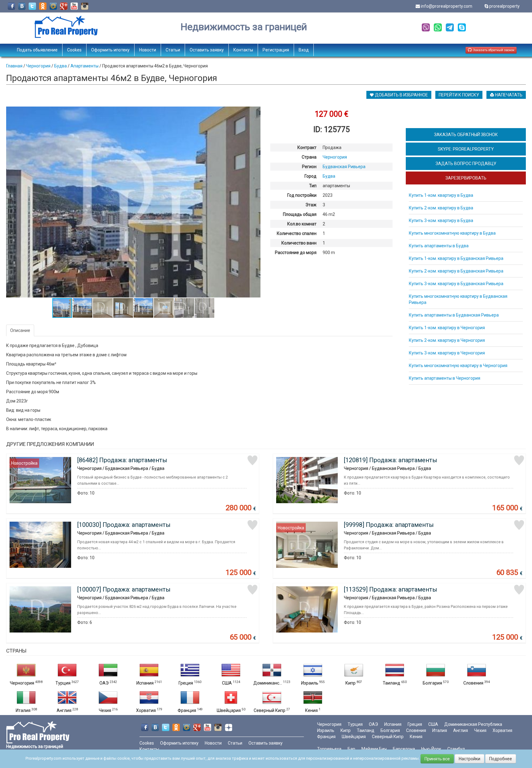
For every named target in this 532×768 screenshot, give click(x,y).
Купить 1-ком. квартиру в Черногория (447, 327)
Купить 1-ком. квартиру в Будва (441, 195)
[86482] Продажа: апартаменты (122, 460)
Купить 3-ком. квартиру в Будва (441, 220)
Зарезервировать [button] (465, 178)
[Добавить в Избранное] (252, 460)
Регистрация (276, 49)
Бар (351, 748)
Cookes (74, 49)
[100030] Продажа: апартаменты (124, 524)
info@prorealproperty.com (446, 6)
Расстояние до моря (295, 252)
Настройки (469, 758)
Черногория (22, 683)
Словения (473, 683)
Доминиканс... (267, 683)
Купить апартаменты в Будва (439, 245)
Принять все (437, 758)
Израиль (309, 683)
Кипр (350, 683)
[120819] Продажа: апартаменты (390, 460)
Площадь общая (299, 214)
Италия (23, 710)
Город (310, 176)
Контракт (306, 147)
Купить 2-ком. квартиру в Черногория (447, 340)
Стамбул (456, 748)
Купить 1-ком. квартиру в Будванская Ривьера (456, 258)
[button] (255, 112)
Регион (309, 166)
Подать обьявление (37, 49)
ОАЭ (104, 683)
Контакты (243, 49)
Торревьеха (329, 748)
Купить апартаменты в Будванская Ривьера (454, 315)
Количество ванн (298, 243)
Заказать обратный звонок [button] (493, 50)
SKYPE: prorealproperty (466, 149)
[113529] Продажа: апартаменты (390, 589)
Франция (187, 710)
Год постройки (301, 195)
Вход (304, 49)
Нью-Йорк (431, 748)
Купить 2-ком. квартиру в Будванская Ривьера (456, 271)
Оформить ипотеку (110, 49)
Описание (20, 330)
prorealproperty (504, 6)
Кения (311, 710)
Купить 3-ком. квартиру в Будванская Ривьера (456, 283)
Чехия (105, 710)
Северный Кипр (269, 710)
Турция (63, 683)
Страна (309, 157)
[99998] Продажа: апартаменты (389, 524)
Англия (64, 710)
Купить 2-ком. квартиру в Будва (441, 207)
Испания (145, 683)
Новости (147, 49)
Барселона (404, 748)
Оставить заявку (207, 49)
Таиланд (391, 683)
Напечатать (508, 94)
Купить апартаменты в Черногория (444, 378)
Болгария (432, 683)
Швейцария (229, 710)
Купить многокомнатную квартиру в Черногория (458, 365)
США (227, 683)
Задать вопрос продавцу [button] (466, 163)
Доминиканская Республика (473, 724)
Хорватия (146, 710)
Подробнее (500, 758)
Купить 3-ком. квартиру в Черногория (447, 352)
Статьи (173, 49)
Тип (312, 185)
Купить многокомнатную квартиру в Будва (452, 233)
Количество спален (296, 233)
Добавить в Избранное (401, 94)
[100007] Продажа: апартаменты (124, 589)
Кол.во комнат (301, 223)
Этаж (310, 204)
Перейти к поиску (459, 94)
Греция (186, 683)
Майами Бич (374, 748)
